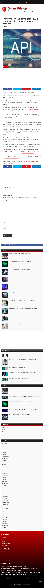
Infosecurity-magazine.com (29, 161)
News (3, 429)
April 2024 (4, 466)
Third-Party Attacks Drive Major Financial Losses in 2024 (13, 566)
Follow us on (9, 244)
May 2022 (4, 515)
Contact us (3, 551)
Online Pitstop (23, 2)
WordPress (19, 584)
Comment (5, 200)
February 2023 (5, 496)
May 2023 (4, 490)
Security (5, 66)
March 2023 (4, 494)
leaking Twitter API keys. (28, 153)
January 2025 (5, 448)
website (10, 151)
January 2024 (5, 473)
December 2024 (5, 450)
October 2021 (5, 521)
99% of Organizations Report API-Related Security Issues (13, 574)
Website (5, 228)
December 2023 (5, 475)
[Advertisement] (22, 78)
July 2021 (4, 527)
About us (3, 553)
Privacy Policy (4, 558)
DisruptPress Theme (26, 584)
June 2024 (4, 462)
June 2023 (4, 487)
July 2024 (4, 460)
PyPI (28, 109)
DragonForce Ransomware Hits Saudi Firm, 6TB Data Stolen (14, 570)
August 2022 (5, 508)
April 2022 (4, 517)
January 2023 (5, 498)
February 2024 (5, 471)
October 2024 (5, 454)
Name (4, 215)
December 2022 (5, 500)
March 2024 (4, 469)
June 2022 (4, 513)
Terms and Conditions (6, 560)
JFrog (27, 100)
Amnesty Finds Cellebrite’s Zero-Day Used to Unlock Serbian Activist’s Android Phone (19, 568)
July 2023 (4, 485)
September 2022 (5, 506)
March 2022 (4, 519)
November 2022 (5, 502)
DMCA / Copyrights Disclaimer (7, 556)
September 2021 (5, 523)
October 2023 (5, 479)
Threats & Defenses (6, 434)
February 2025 (5, 446)
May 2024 (4, 464)
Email (4, 222)
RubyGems (32, 109)
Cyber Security (5, 427)
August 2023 (5, 483)
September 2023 (5, 481)
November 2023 (5, 477)
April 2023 (4, 492)
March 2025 (4, 443)
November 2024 (5, 452)
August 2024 (5, 458)
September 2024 (5, 456)
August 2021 (5, 525)
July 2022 (4, 511)
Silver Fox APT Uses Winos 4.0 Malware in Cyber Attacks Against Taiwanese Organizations (20, 572)
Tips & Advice (5, 436)
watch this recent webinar (11, 158)
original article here (7, 163)
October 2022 (5, 504)
